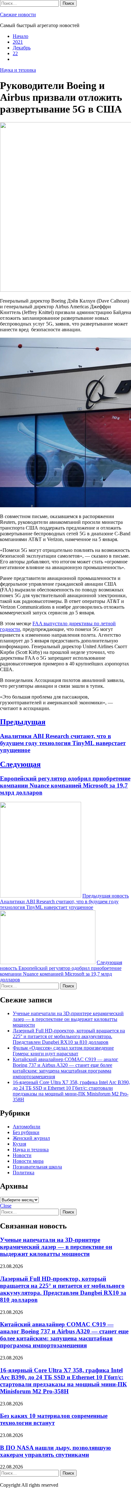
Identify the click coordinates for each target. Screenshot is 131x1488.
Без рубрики (26, 1132)
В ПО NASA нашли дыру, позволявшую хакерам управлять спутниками (55, 1451)
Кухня (19, 1144)
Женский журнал (31, 1138)
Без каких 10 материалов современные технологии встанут (53, 1419)
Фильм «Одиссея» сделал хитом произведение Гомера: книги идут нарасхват (63, 1050)
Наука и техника (18, 70)
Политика (23, 1172)
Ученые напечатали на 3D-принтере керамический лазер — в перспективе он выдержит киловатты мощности (68, 1019)
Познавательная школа (37, 1166)
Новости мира (28, 1161)
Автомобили (26, 1126)
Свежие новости (18, 14)
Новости (22, 1155)
